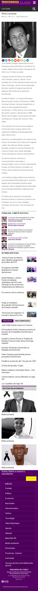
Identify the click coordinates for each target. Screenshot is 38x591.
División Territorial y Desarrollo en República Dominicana (15, 349)
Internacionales (11, 508)
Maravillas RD (10, 538)
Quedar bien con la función (17, 224)
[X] (3, 60)
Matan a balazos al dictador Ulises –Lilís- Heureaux (18, 371)
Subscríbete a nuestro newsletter (13, 472)
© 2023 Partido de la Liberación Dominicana (15, 587)
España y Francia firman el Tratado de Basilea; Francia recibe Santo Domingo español (17, 341)
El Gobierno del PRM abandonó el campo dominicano (10, 270)
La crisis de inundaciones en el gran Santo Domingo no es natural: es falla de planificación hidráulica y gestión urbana (22, 245)
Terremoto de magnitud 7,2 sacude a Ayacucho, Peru (13, 314)
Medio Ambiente (12, 543)
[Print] (18, 60)
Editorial (8, 533)
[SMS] (24, 60)
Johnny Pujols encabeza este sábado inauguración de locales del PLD (12, 260)
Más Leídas (7, 321)
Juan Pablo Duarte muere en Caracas (17, 325)
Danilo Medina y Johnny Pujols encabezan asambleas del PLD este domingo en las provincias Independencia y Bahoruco (13, 282)
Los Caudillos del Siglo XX (12, 384)
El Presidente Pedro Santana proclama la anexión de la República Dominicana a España (18, 331)
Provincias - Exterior (13, 553)
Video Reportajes (12, 523)
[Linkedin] (27, 60)
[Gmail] (21, 60)
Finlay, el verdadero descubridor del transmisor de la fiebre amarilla (13, 305)
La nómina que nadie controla (18, 238)
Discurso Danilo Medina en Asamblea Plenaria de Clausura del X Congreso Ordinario (20, 231)
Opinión (8, 528)
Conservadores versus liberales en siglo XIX (18, 378)
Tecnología (9, 518)
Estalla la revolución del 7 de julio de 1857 (19, 361)
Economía (9, 498)
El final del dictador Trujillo (12, 366)
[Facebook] (6, 60)
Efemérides (10, 548)
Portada (8, 488)
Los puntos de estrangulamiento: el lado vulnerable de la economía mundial (21, 218)
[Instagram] (9, 60)
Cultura (13, 16)
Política (8, 493)
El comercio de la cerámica (13, 292)
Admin (5, 16)
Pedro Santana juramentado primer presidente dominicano (16, 355)
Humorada (9, 558)
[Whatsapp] (12, 60)
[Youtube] (15, 60)
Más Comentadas (22, 321)
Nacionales (10, 503)
